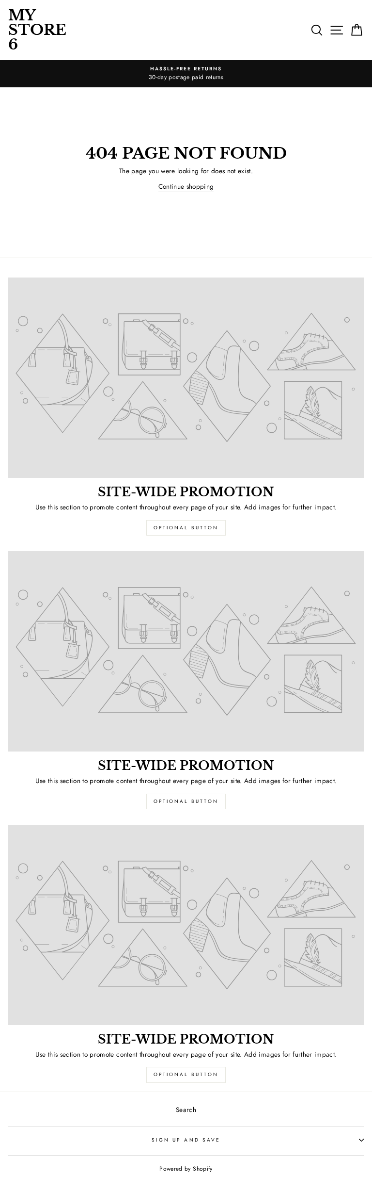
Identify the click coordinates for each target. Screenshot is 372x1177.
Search (186, 1109)
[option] (186, 73)
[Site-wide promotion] (186, 378)
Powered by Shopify (185, 1168)
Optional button (186, 527)
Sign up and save (186, 1140)
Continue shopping (186, 186)
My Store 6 (37, 29)
